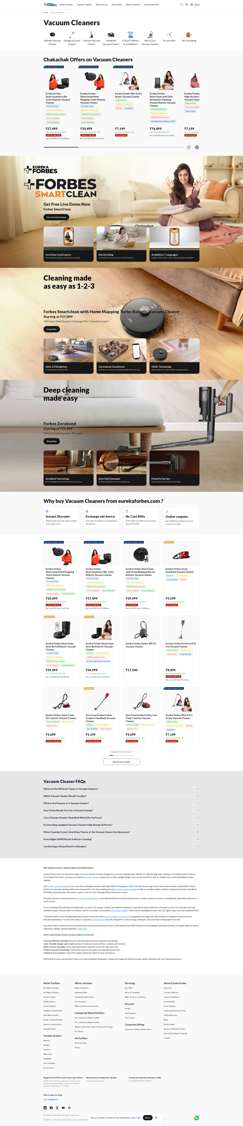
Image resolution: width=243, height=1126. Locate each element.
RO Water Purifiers (51, 988)
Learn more (136, 1117)
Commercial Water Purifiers (89, 1013)
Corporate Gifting (134, 1024)
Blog (166, 1020)
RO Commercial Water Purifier (87, 1022)
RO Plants (79, 1031)
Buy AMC (129, 988)
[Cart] (186, 4)
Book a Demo (169, 1024)
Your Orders (130, 1018)
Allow (148, 1117)
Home (46, 12)
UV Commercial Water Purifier (87, 1018)
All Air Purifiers (81, 1043)
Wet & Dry (48, 1054)
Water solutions (83, 983)
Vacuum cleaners (53, 1035)
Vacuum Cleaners (84, 4)
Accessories (49, 1068)
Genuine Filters (50, 1029)
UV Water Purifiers (51, 992)
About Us (168, 988)
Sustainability (169, 1001)
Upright (47, 1045)
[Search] (181, 4)
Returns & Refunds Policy (174, 1029)
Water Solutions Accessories (87, 1006)
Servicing (130, 983)
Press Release (170, 1006)
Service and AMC (151, 4)
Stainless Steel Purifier (53, 1011)
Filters (77, 1047)
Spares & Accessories (53, 1024)
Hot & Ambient (50, 1006)
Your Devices (130, 1013)
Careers (167, 1038)
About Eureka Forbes (175, 983)
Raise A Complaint (132, 992)
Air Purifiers (117, 4)
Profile (127, 1009)
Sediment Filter (81, 992)
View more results (121, 762)
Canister (47, 1049)
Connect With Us (171, 992)
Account (129, 1004)
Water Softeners (133, 4)
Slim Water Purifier (51, 1015)
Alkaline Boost (49, 1001)
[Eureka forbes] (50, 4)
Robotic (47, 1040)
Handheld (47, 1059)
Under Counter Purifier (53, 1020)
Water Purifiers (66, 4)
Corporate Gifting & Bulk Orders (138, 1029)
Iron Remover (80, 1001)
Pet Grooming (49, 1063)
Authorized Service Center (175, 1011)
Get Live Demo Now (56, 217)
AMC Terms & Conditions (135, 997)
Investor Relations (171, 997)
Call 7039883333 (51, 1099)
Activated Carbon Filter (84, 997)
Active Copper (50, 997)
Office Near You (170, 1015)
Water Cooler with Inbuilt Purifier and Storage (94, 1027)
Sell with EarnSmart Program (175, 1033)
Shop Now (52, 329)
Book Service (102, 4)
